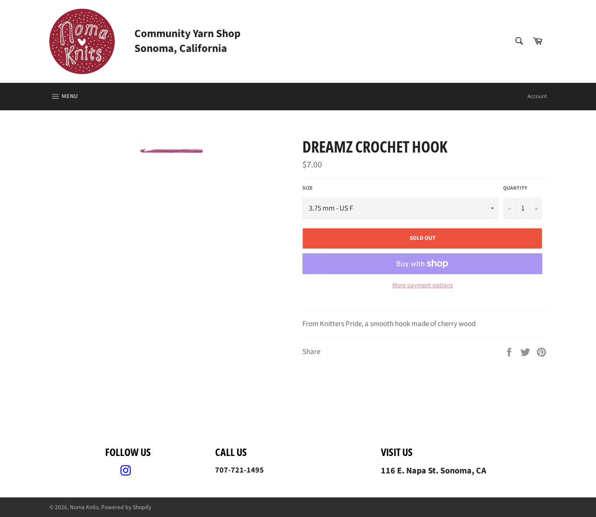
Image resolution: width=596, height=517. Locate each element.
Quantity (515, 188)
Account (537, 96)
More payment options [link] (422, 285)
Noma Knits (84, 507)
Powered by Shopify (126, 507)
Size (307, 188)
